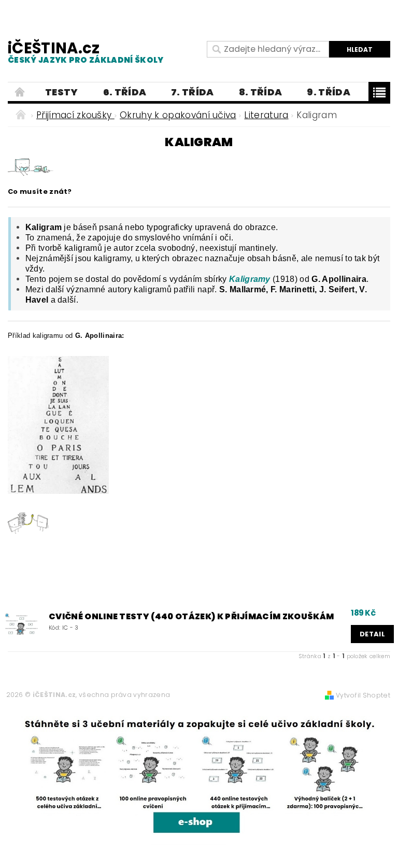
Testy (61, 92)
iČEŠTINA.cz (86, 51)
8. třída (260, 92)
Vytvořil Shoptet (363, 695)
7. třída (192, 92)
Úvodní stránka (20, 92)
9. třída (328, 92)
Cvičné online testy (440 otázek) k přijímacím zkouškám (191, 617)
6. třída (125, 92)
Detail (372, 634)
